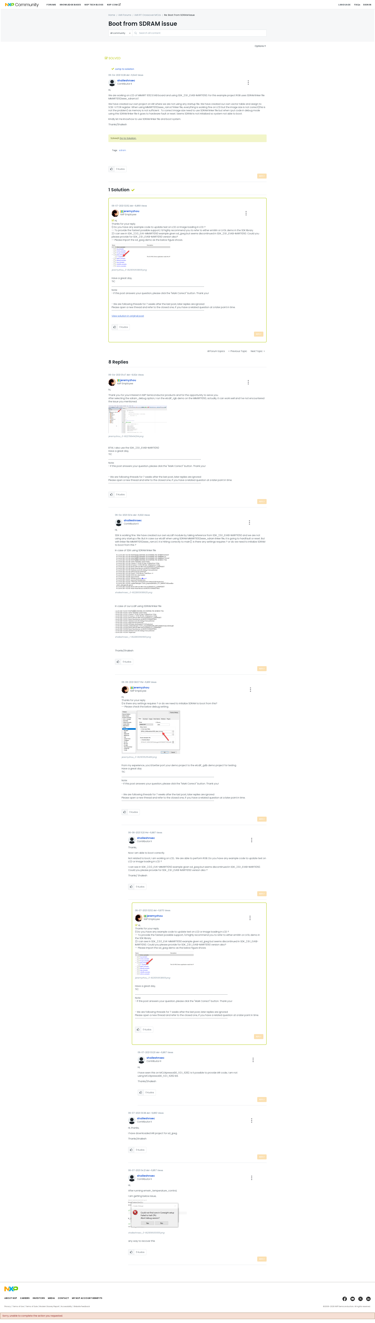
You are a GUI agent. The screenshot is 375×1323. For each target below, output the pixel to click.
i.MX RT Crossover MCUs (147, 15)
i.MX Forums (124, 15)
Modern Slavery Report (49, 1306)
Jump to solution (124, 69)
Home (111, 15)
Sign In (367, 4)
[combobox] (199, 33)
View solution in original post (128, 316)
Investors (39, 1298)
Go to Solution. (128, 138)
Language (344, 4)
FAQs (357, 4)
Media (51, 1298)
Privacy (7, 1306)
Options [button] (259, 46)
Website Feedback (82, 1306)
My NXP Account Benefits (87, 1298)
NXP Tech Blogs (94, 4)
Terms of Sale (31, 1306)
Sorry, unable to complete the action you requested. (32, 1315)
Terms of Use (18, 1306)
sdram (122, 150)
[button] (248, 82)
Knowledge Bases (70, 4)
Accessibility (66, 1306)
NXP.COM (112, 4)
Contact (63, 1298)
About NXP (10, 1298)
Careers (25, 1298)
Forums (51, 4)
